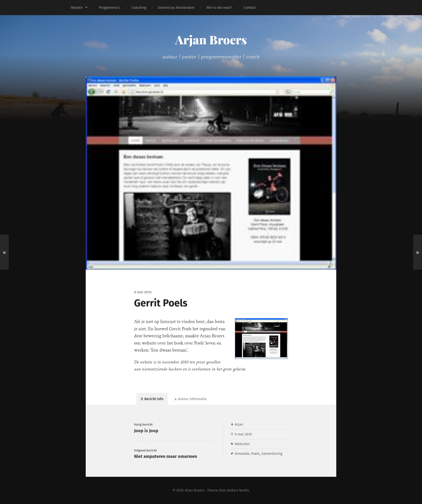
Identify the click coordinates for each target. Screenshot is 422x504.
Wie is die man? (219, 7)
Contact (250, 7)
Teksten (76, 7)
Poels (255, 454)
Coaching (139, 7)
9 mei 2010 (243, 434)
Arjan (239, 424)
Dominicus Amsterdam (176, 7)
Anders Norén (238, 490)
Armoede (242, 454)
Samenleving (272, 454)
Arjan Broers (211, 39)
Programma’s (109, 7)
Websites (242, 444)
